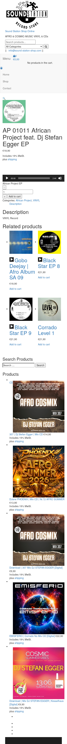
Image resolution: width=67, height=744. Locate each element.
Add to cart (15, 196)
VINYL (36, 200)
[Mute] (60, 178)
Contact (7, 88)
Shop (5, 81)
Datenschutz (21, 730)
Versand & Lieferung (26, 733)
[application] (33, 178)
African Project (24, 200)
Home (6, 74)
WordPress (36, 739)
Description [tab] (15, 203)
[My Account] (1, 68)
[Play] (7, 178)
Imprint (18, 726)
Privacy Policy (22, 723)
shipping (12, 159)
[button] (4, 98)
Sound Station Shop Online (20, 31)
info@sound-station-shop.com (25, 50)
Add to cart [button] (15, 288)
